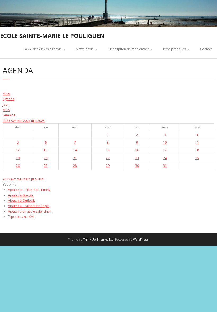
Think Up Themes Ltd (98, 239)
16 (137, 150)
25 (197, 158)
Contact (206, 49)
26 (18, 165)
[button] (10, 184)
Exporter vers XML (21, 216)
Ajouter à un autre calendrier (29, 211)
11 (197, 142)
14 (75, 150)
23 (137, 158)
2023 (7, 120)
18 (197, 150)
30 (137, 165)
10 (165, 142)
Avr (14, 120)
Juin (34, 120)
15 (108, 150)
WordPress (140, 239)
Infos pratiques (174, 49)
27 (45, 165)
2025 (41, 120)
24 (165, 158)
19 (18, 158)
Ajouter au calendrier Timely (29, 189)
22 (108, 158)
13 (45, 150)
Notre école (85, 49)
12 (18, 150)
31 (165, 165)
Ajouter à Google (21, 195)
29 (108, 165)
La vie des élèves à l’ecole (43, 49)
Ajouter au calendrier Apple (28, 206)
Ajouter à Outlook (21, 200)
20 (45, 158)
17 (165, 150)
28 (75, 165)
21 (75, 158)
